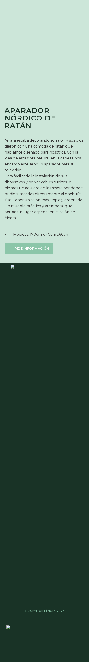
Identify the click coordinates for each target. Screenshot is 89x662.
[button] (29, 248)
